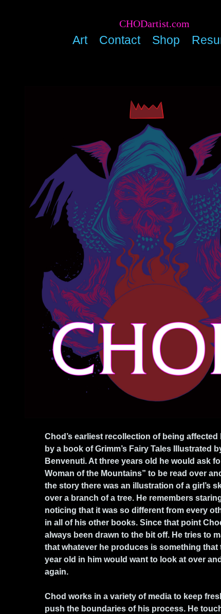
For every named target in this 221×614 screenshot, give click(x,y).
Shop (166, 40)
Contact (119, 40)
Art (79, 40)
